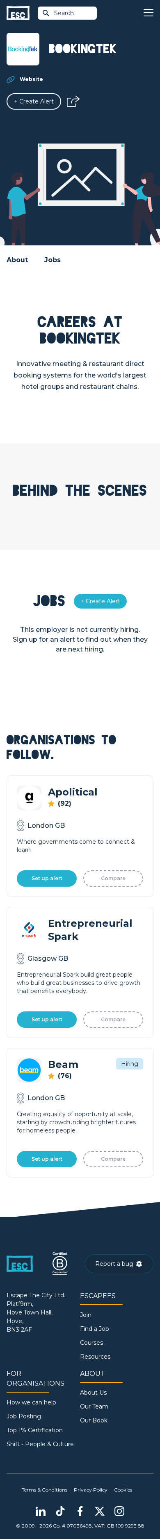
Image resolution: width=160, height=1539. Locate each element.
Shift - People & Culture (40, 1444)
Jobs (52, 260)
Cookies (123, 1490)
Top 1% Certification (35, 1430)
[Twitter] (100, 1511)
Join (85, 1315)
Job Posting (24, 1416)
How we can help (31, 1402)
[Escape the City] (18, 13)
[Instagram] (119, 1511)
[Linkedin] (41, 1511)
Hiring (129, 1063)
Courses (91, 1342)
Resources (95, 1356)
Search (64, 13)
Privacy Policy (90, 1490)
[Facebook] (80, 1511)
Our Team (94, 1406)
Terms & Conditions (44, 1490)
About (17, 260)
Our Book (93, 1420)
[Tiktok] (60, 1511)
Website (31, 79)
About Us (93, 1392)
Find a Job (94, 1328)
